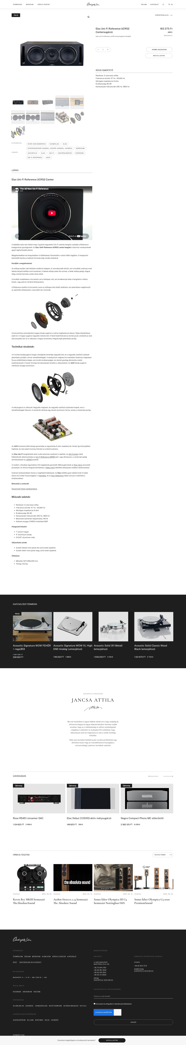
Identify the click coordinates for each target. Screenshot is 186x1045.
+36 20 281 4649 (100, 970)
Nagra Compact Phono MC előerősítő (142, 818)
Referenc (80, 153)
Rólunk (27, 956)
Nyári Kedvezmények (37, 144)
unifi (48, 157)
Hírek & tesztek (59, 956)
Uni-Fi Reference (35, 157)
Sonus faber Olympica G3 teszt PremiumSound (152, 901)
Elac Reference (57, 476)
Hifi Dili (83, 1006)
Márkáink (80, 148)
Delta (47, 1020)
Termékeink (18, 956)
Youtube (37, 991)
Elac (43, 153)
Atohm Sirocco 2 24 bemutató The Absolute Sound (70, 901)
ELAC (65, 144)
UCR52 (29, 460)
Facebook (17, 991)
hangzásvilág (41, 1006)
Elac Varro (78, 465)
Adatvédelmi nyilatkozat (30, 962)
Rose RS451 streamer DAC (28, 818)
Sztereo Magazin (70, 1006)
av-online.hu (18, 1006)
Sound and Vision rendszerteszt (24, 489)
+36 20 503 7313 (140, 965)
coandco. (30, 1006)
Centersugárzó (65, 153)
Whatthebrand (55, 1006)
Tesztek (16, 894)
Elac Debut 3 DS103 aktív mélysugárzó (89, 818)
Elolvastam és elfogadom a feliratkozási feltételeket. (114, 1004)
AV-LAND (30, 1020)
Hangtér (54, 1020)
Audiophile (32, 153)
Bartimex (39, 1020)
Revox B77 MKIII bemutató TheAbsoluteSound (29, 901)
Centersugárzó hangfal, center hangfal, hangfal (50, 148)
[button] (17, 4)
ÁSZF (15, 962)
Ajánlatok (46, 956)
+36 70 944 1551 (100, 967)
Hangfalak (54, 144)
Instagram (27, 991)
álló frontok (73, 454)
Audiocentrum (19, 1020)
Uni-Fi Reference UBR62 (45, 457)
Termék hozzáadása (159, 49)
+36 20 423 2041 (100, 972)
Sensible (42, 476)
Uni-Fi (51, 153)
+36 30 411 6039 (100, 975)
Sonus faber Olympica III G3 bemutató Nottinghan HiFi (110, 901)
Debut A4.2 (50, 468)
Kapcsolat (154, 4)
